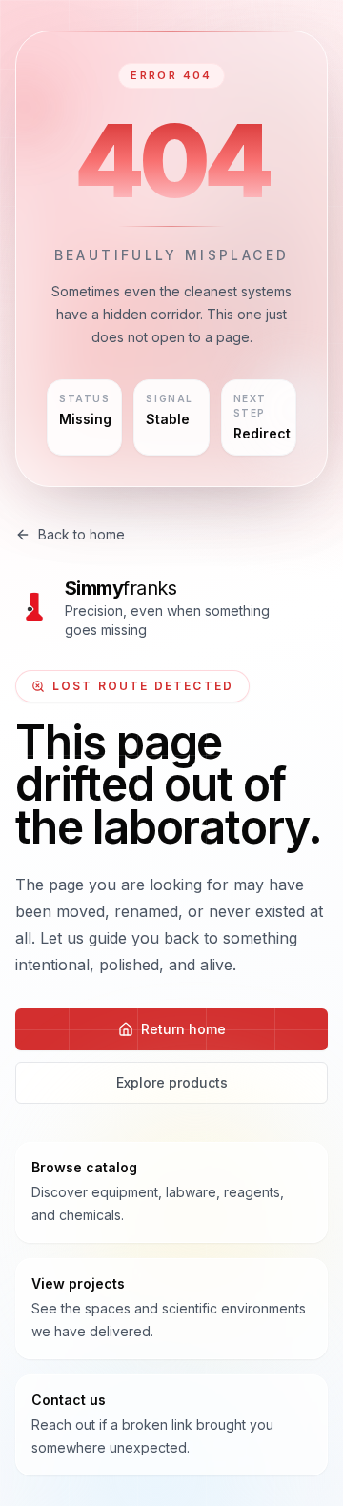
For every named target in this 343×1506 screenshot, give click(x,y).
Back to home (81, 534)
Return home (183, 1029)
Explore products (172, 1082)
